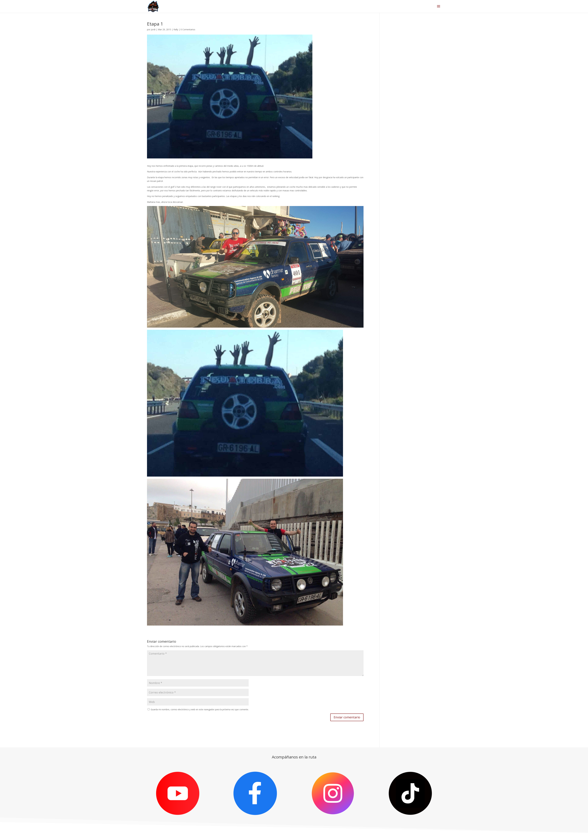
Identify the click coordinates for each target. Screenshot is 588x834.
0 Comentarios (188, 29)
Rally (175, 29)
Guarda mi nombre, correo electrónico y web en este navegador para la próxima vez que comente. (200, 709)
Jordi (153, 29)
